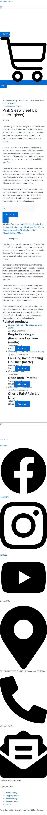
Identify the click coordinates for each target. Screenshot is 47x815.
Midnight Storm (6, 1)
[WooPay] (6, 220)
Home (5, 100)
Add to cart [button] (22, 348)
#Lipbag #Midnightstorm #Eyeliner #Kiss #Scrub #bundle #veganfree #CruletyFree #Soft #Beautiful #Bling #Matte (23, 230)
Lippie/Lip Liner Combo (19, 100)
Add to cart (10, 214)
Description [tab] (13, 238)
